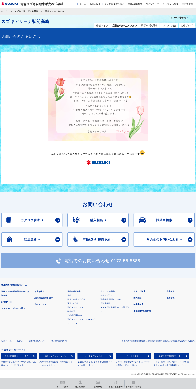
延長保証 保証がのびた (110, 299)
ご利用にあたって (37, 341)
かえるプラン (106, 295)
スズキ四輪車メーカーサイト (17, 356)
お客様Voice (6, 302)
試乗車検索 (138, 304)
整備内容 (71, 311)
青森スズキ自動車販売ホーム (14, 285)
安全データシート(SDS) (12, 341)
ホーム (82, 4)
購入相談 (137, 298)
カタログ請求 (139, 291)
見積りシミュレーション (55, 356)
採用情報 (171, 298)
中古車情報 (187, 4)
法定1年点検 (72, 303)
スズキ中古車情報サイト (170, 356)
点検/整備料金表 (74, 315)
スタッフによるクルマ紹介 (13, 308)
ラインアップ (152, 4)
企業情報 (171, 291)
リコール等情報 (132, 356)
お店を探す (95, 4)
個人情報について (59, 341)
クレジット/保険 (170, 4)
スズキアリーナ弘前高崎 (26, 11)
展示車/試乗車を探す (114, 4)
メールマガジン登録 (93, 356)
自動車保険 (105, 303)
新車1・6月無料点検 (76, 299)
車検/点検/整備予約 (142, 311)
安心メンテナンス (75, 307)
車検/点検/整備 (135, 4)
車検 (69, 295)
